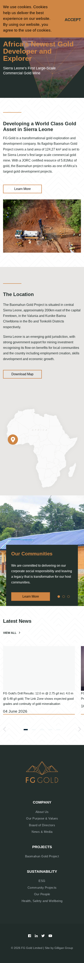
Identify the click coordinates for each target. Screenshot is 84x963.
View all (10, 632)
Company (42, 802)
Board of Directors (42, 825)
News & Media (42, 831)
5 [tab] (58, 731)
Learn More (22, 189)
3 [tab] (68, 597)
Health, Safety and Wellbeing (42, 901)
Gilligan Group (63, 947)
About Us (42, 812)
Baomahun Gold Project (42, 856)
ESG (42, 881)
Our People (42, 894)
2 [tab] (63, 597)
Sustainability (42, 871)
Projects (42, 847)
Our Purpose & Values (42, 818)
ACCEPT (73, 19)
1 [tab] (58, 597)
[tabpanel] (42, 550)
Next (79, 729)
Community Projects (42, 887)
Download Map (22, 374)
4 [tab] (50, 731)
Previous (4, 729)
